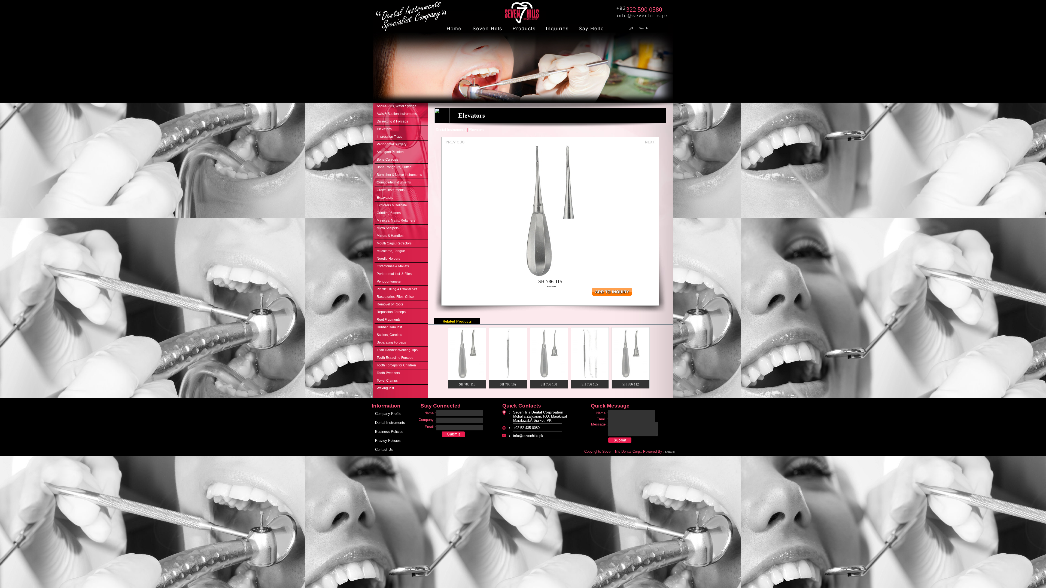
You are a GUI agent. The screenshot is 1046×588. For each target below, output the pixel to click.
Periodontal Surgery (391, 144)
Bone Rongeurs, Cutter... (395, 167)
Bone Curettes (387, 159)
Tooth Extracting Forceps (395, 358)
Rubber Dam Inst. (390, 327)
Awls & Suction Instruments (397, 114)
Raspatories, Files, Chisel (396, 297)
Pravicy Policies (388, 441)
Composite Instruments (394, 182)
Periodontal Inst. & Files (394, 274)
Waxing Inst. (386, 388)
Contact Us (384, 450)
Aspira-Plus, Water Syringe (396, 106)
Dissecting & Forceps (392, 121)
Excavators (385, 198)
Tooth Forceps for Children (396, 365)
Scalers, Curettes (389, 335)
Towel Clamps (387, 380)
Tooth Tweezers (388, 373)
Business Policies (389, 432)
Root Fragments (388, 319)
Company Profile (388, 414)
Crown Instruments (391, 190)
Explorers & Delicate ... (393, 205)
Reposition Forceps (391, 312)
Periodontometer (389, 281)
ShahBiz (669, 451)
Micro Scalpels (388, 228)
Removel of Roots (390, 304)
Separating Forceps (391, 342)
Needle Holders (388, 259)
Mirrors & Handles (390, 236)
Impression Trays (389, 137)
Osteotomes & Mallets (393, 266)
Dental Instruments (390, 423)
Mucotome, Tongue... (392, 251)
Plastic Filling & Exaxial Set (397, 289)
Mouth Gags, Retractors (394, 243)
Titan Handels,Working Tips (397, 350)
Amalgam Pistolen (390, 152)
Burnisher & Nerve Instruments (399, 175)
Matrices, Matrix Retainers (396, 220)
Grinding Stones (389, 213)
